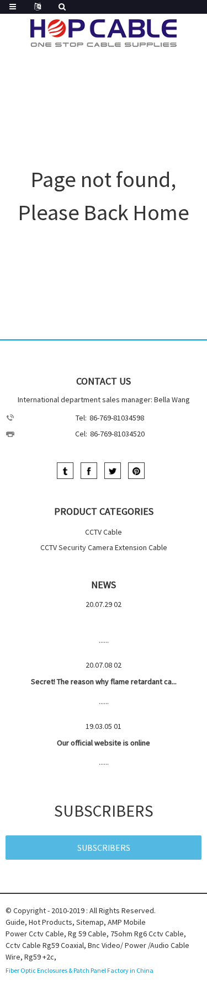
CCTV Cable (103, 532)
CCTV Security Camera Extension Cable (103, 547)
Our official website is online (103, 743)
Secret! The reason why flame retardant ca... (104, 681)
